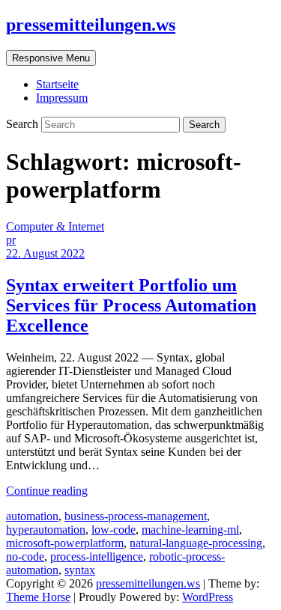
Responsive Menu (51, 58)
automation (32, 516)
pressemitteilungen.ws (90, 24)
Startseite (57, 84)
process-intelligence (96, 556)
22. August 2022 (45, 253)
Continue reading (47, 490)
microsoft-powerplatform (65, 543)
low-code (113, 529)
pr (11, 240)
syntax (79, 570)
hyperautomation (45, 529)
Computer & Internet (55, 226)
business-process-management (135, 516)
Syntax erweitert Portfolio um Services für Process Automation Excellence (131, 305)
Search (23, 124)
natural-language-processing (196, 543)
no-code (25, 556)
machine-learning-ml (190, 529)
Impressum (62, 97)
